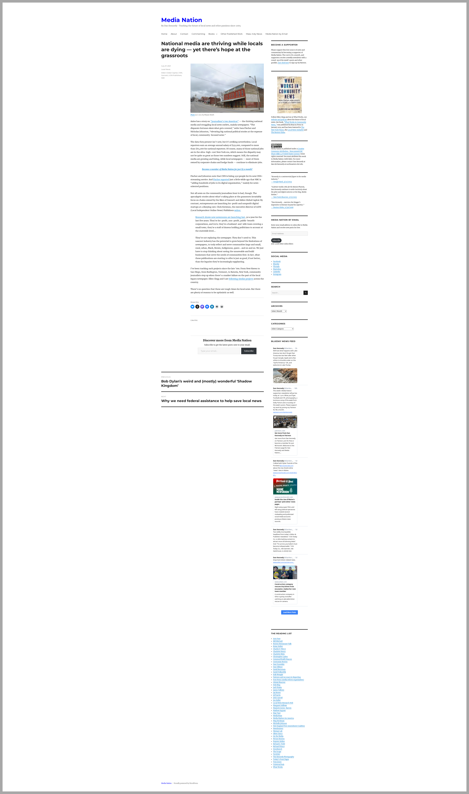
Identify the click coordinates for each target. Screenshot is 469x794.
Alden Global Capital (169, 73)
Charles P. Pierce (279, 649)
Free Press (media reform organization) (288, 680)
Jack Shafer (277, 687)
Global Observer (279, 682)
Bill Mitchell (277, 641)
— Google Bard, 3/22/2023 (281, 182)
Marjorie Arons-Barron (282, 708)
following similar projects (241, 279)
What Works (278, 767)
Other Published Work (232, 34)
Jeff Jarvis (277, 695)
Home (164, 34)
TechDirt (276, 754)
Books (211, 34)
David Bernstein (279, 669)
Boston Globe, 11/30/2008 (283, 207)
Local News (165, 69)
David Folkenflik (279, 672)
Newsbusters (278, 728)
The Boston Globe (278, 132)
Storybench (277, 749)
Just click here (283, 63)
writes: (237, 210)
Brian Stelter (278, 646)
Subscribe (249, 351)
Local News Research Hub (283, 703)
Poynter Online (279, 741)
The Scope (277, 752)
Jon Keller (277, 700)
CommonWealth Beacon (282, 659)
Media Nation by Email (277, 34)
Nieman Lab (277, 731)
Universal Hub (278, 764)
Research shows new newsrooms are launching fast (220, 217)
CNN (180, 73)
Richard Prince (279, 746)
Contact (184, 34)
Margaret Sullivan (280, 705)
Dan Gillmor (278, 667)
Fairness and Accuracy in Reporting (287, 677)
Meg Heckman (278, 721)
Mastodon (277, 269)
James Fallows (278, 690)
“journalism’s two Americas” (224, 121)
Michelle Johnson (280, 723)
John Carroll (277, 698)
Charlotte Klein (279, 654)
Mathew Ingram (279, 711)
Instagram (277, 274)
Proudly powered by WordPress (186, 783)
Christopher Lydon (280, 657)
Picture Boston (279, 739)
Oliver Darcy (277, 734)
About (174, 34)
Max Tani (276, 713)
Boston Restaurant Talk (282, 644)
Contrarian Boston (280, 662)
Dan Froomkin (278, 664)
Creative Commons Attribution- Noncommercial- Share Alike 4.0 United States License (287, 151)
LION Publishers (175, 75)
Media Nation (181, 19)
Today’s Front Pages (281, 759)
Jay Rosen (277, 693)
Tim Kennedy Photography (283, 757)
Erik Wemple (278, 675)
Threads (276, 267)
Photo (193, 115)
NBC (163, 78)
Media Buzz (277, 716)
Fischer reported (221, 179)
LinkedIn (276, 272)
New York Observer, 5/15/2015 (285, 197)
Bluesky (276, 264)
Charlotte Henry (279, 651)
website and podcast (279, 120)
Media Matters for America (283, 718)
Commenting (198, 34)
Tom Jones (277, 762)
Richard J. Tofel (279, 744)
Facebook (277, 261)
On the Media (278, 736)
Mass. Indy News (254, 34)
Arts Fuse (276, 639)
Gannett (164, 75)
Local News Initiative (296, 130)
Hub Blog (276, 685)
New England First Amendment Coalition (289, 726)
